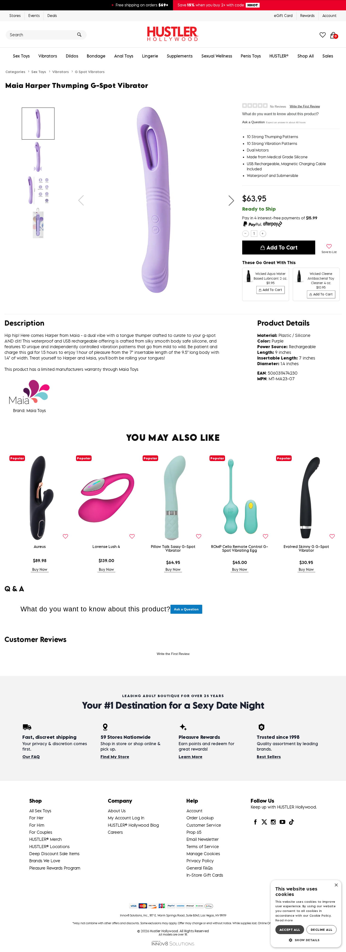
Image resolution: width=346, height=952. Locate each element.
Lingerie (150, 55)
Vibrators (47, 55)
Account (329, 15)
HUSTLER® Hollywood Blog (133, 825)
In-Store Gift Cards (204, 875)
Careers (115, 832)
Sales (327, 55)
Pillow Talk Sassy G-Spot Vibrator (173, 548)
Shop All (306, 55)
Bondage (96, 55)
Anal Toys (123, 55)
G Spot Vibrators (90, 71)
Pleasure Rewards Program (54, 868)
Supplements (180, 55)
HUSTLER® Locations (49, 846)
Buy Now (39, 569)
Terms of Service (202, 846)
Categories (15, 71)
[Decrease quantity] (245, 233)
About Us (117, 810)
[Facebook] (255, 822)
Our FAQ (31, 757)
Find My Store (115, 757)
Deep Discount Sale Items (54, 853)
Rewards (307, 15)
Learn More (190, 757)
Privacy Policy (200, 860)
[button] (231, 200)
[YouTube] (282, 822)
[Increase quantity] (263, 233)
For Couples (40, 832)
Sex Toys (21, 55)
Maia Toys (128, 369)
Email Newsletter (202, 839)
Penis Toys (251, 55)
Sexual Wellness (216, 55)
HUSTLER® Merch (45, 839)
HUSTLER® (279, 55)
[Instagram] (273, 822)
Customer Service (203, 825)
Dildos (72, 55)
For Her (36, 817)
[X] (264, 822)
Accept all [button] (289, 930)
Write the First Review (305, 106)
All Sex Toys (40, 810)
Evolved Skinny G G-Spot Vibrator (306, 548)
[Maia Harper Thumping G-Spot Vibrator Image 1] (156, 200)
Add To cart (282, 247)
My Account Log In (126, 817)
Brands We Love (44, 860)
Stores (15, 15)
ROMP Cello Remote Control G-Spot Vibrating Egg (239, 548)
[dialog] (306, 913)
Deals (52, 15)
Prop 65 (193, 832)
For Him (36, 825)
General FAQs (199, 868)
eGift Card (283, 15)
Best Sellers (269, 757)
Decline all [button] (321, 930)
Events (34, 15)
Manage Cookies (203, 853)
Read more (284, 920)
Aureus (40, 546)
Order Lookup (200, 817)
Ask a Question (253, 122)
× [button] (336, 885)
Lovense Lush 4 (106, 546)
